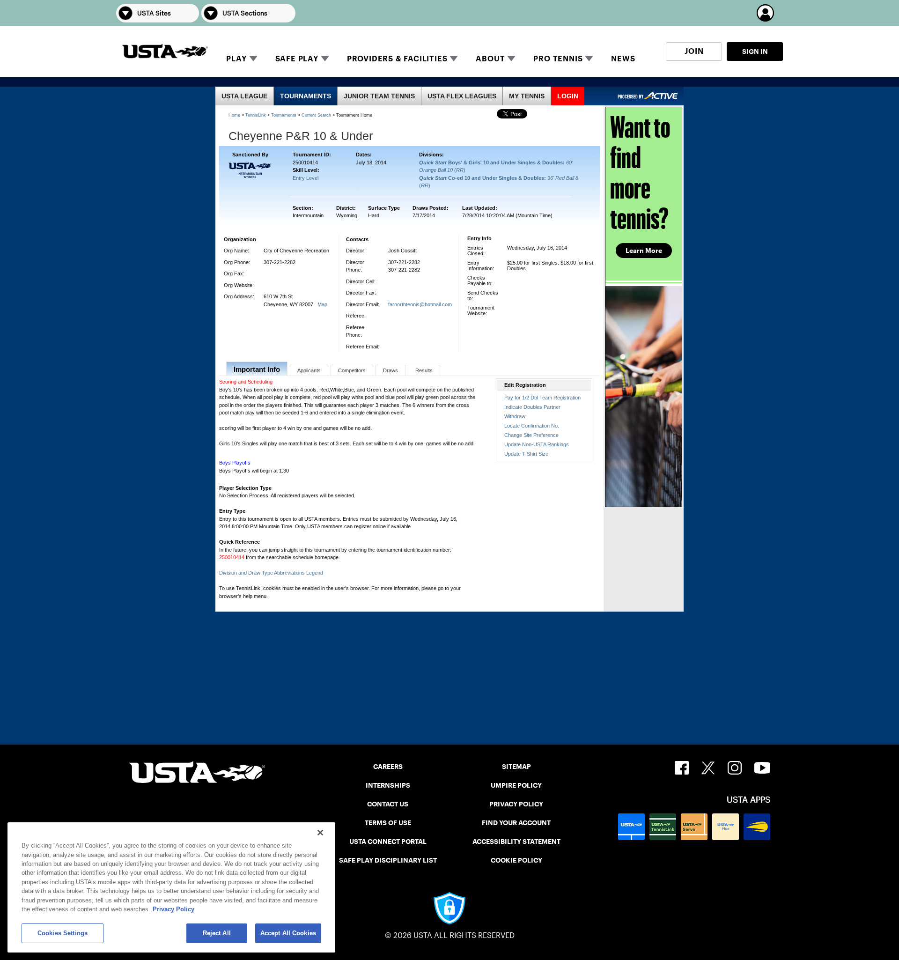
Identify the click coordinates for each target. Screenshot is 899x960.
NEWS (623, 58)
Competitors (352, 370)
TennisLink (255, 115)
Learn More (644, 250)
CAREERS (388, 766)
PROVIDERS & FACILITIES (397, 58)
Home (234, 115)
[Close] (320, 832)
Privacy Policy (173, 909)
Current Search (316, 115)
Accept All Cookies (288, 933)
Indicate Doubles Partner (532, 407)
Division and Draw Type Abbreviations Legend (271, 573)
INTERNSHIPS (388, 785)
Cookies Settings (62, 933)
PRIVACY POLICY (516, 804)
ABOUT (490, 58)
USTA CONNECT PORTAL (388, 841)
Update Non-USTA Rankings (536, 444)
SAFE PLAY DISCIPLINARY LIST (388, 860)
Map (322, 304)
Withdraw (514, 416)
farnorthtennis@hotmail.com (420, 304)
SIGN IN (755, 51)
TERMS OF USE (388, 822)
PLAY (236, 58)
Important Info (257, 369)
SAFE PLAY (296, 58)
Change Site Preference (531, 435)
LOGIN (567, 96)
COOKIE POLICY (516, 860)
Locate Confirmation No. (531, 425)
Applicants (309, 370)
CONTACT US (387, 804)
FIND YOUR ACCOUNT (516, 822)
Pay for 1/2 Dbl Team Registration (542, 397)
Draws (390, 370)
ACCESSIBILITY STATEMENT (516, 841)
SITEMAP (516, 766)
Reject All (217, 933)
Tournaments (283, 115)
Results (424, 370)
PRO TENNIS (557, 58)
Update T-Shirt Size (526, 454)
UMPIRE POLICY (516, 785)
